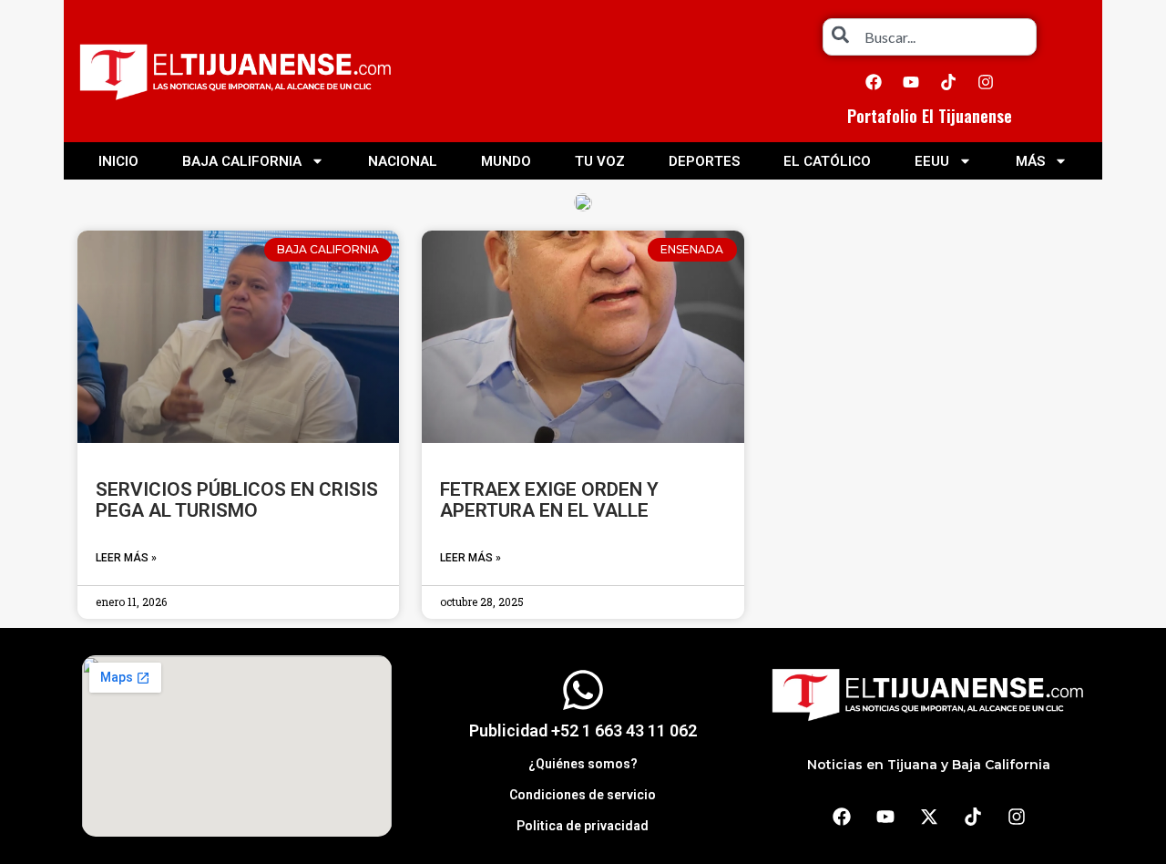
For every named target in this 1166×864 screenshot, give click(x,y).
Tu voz (600, 161)
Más (1030, 161)
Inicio (118, 161)
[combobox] (930, 37)
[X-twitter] (929, 816)
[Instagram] (985, 82)
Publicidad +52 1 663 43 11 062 (583, 730)
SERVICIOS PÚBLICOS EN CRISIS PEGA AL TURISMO (237, 499)
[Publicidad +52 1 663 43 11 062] (583, 690)
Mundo (506, 161)
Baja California (242, 161)
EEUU (932, 161)
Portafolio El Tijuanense (929, 116)
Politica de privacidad (583, 825)
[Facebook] (873, 82)
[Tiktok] (948, 82)
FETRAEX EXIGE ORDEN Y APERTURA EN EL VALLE (549, 499)
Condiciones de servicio (582, 794)
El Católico (827, 161)
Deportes (704, 161)
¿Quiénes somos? (583, 763)
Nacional (402, 161)
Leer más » (126, 557)
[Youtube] (911, 82)
